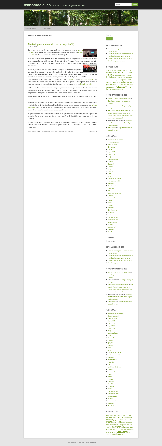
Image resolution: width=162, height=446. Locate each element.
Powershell (111, 198)
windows (116, 89)
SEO (71, 79)
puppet (110, 200)
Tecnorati (31, 107)
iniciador (123, 75)
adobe (111, 70)
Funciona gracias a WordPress (75, 442)
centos (128, 70)
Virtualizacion (112, 222)
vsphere (109, 89)
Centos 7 (111, 164)
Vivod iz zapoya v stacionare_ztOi (119, 98)
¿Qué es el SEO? (87, 79)
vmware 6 (111, 229)
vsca (129, 88)
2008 (107, 70)
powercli (110, 195)
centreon (109, 72)
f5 (112, 74)
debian (120, 72)
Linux (110, 176)
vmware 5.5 (111, 227)
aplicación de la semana (116, 140)
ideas (118, 75)
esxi (108, 74)
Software (111, 212)
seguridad (111, 207)
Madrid (130, 77)
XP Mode (111, 232)
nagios (122, 79)
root (115, 84)
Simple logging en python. (116, 61)
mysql (116, 80)
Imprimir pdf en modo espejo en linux (120, 58)
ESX (130, 72)
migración (112, 80)
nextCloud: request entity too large (119, 56)
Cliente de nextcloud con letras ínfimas (120, 54)
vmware (122, 86)
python (112, 84)
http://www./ (112, 128)
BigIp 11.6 (111, 154)
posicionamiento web (61, 131)
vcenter (113, 87)
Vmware (110, 224)
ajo (38, 131)
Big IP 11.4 (111, 149)
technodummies (113, 217)
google (115, 75)
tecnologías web (113, 220)
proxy (126, 82)
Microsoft (111, 183)
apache (115, 70)
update (129, 84)
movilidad (111, 188)
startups (70, 131)
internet (114, 77)
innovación (128, 75)
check (114, 73)
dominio (127, 73)
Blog (109, 157)
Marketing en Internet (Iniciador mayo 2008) (51, 44)
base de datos (112, 144)
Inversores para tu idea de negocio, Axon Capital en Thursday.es (120, 122)
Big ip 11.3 (111, 147)
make (107, 80)
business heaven (113, 159)
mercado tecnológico (114, 181)
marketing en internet (47, 131)
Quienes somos (30, 28)
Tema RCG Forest (90, 442)
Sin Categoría (112, 210)
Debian (110, 166)
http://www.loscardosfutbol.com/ (118, 111)
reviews (110, 205)
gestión (110, 171)
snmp (119, 84)
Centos (110, 161)
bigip (124, 70)
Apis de (94, 105)
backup (120, 70)
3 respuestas (93, 131)
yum (121, 89)
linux (119, 77)
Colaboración (45, 28)
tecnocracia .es (37, 4)
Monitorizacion (112, 186)
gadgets (110, 169)
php (109, 191)
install (109, 77)
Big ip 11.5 (111, 152)
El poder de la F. (86, 84)
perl (128, 80)
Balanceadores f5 (113, 142)
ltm (127, 77)
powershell (118, 82)
